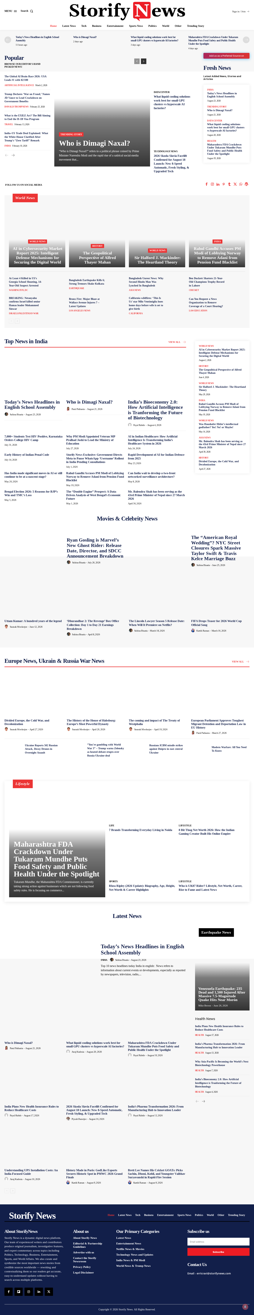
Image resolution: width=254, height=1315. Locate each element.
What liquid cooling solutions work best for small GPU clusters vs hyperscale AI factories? (225, 127)
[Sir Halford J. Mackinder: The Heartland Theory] (157, 233)
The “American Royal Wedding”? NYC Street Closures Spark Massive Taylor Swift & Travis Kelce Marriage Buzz (216, 548)
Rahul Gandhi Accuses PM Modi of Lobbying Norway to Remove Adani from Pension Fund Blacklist (95, 477)
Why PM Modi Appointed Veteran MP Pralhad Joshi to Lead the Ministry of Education (90, 440)
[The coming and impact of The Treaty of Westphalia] (158, 695)
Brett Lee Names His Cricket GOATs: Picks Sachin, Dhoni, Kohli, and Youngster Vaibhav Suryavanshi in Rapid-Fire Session (156, 1174)
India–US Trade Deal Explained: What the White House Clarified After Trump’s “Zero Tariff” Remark (26, 137)
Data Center (162, 92)
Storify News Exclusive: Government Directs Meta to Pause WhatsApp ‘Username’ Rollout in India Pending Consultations (95, 458)
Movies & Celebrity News (127, 518)
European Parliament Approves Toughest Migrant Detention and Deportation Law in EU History (218, 724)
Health (211, 141)
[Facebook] (206, 184)
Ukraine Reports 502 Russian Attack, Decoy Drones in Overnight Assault (41, 749)
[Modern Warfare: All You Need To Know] (200, 749)
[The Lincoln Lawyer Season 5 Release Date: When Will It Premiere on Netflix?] (158, 595)
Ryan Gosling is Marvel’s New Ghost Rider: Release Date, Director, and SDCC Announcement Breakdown (95, 548)
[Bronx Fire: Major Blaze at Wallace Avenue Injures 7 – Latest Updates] (116, 304)
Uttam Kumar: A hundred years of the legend (33, 621)
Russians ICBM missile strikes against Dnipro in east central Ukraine (166, 749)
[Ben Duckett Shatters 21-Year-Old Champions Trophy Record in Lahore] (236, 284)
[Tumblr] (229, 184)
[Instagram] (212, 184)
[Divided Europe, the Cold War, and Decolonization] (33, 695)
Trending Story (71, 134)
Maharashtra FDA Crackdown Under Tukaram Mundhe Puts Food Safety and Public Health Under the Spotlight (213, 40)
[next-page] (246, 40)
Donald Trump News (16, 106)
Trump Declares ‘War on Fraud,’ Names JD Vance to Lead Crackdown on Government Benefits (27, 98)
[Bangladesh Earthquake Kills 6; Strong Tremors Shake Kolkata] (116, 284)
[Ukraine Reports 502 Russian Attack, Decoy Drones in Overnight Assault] (13, 749)
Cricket (194, 290)
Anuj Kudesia (78, 1051)
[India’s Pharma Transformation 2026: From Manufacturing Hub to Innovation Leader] (157, 1081)
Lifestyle (185, 825)
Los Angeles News (79, 310)
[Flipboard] (19, 1292)
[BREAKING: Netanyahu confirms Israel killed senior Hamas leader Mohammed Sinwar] (56, 304)
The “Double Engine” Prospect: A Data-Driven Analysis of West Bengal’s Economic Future (93, 495)
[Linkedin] (218, 184)
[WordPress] (246, 184)
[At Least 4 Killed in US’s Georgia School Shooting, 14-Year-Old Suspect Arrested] (56, 284)
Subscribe (218, 1252)
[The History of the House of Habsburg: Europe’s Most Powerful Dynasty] (96, 695)
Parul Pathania (78, 409)
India (7, 146)
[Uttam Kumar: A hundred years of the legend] (33, 595)
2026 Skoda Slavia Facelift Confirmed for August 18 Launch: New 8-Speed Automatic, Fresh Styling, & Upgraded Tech (171, 163)
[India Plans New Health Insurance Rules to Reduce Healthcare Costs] (33, 1081)
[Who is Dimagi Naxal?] (102, 110)
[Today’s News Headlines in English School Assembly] (33, 375)
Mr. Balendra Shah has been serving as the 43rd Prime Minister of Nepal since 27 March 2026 (156, 495)
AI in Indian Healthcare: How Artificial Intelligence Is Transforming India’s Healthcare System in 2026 (152, 440)
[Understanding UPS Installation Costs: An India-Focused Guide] (33, 1145)
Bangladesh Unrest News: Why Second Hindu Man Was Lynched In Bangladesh (146, 282)
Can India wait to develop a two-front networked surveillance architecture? (151, 475)
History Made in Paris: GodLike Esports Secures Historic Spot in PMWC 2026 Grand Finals (94, 1174)
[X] (235, 184)
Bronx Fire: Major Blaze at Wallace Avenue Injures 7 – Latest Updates (84, 303)
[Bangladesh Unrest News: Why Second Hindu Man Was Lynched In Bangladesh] (176, 284)
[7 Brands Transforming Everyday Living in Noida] (142, 803)
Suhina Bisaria (16, 414)
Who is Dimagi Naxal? (85, 37)
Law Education (198, 310)
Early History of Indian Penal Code (26, 454)
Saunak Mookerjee (18, 626)
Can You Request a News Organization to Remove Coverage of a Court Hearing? (206, 303)
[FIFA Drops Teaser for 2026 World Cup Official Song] (220, 595)
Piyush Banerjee (79, 1119)
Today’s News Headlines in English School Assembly (32, 404)
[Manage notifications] (245, 1307)
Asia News (135, 290)
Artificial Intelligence (19, 85)
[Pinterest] (223, 184)
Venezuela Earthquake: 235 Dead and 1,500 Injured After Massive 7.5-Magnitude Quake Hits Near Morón (221, 994)
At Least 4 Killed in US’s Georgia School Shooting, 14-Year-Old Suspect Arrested (25, 282)
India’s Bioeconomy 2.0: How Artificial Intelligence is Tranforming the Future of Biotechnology (155, 410)
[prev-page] (7, 40)
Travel (8, 124)
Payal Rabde (139, 425)
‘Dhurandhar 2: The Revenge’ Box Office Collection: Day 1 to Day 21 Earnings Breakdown (93, 624)
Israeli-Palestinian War (23, 313)
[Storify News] (127, 11)
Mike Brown (204, 1005)
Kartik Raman (202, 630)
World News (38, 241)
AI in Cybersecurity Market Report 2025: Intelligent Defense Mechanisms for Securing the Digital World (222, 352)
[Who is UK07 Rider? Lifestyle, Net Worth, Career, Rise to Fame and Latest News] (212, 859)
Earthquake (76, 288)
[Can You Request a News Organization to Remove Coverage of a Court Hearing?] (236, 304)
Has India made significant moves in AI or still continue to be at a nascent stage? (33, 475)
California (136, 313)
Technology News (166, 151)
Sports (113, 881)
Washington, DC (18, 290)
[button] (28, 11)
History (97, 246)
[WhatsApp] (241, 184)
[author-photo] (6, 414)
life (111, 825)
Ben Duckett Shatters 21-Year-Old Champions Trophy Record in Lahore (206, 282)
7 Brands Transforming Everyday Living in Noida (140, 830)
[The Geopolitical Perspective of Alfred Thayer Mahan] (97, 233)
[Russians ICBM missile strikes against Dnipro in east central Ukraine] (137, 749)
